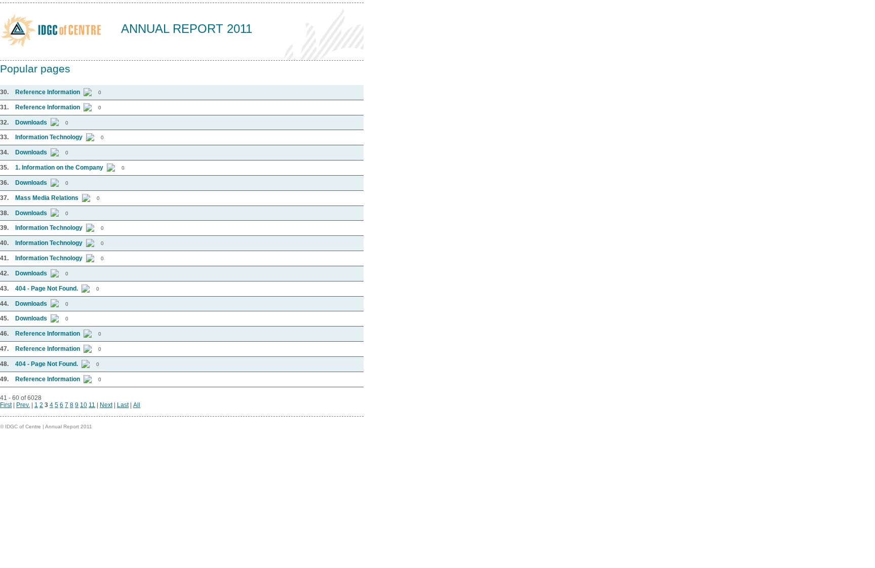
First (6, 405)
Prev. (23, 405)
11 (92, 405)
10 (83, 405)
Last (123, 405)
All (136, 405)
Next (106, 405)
